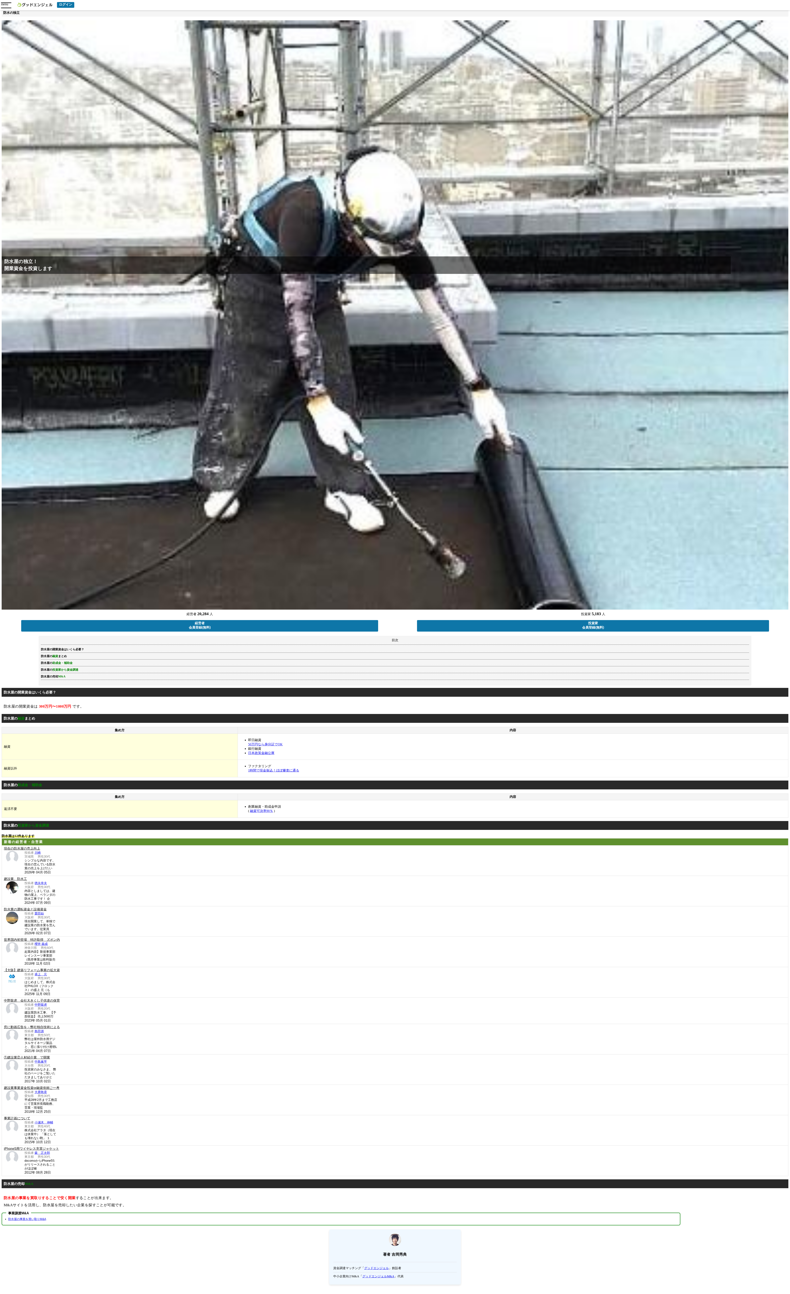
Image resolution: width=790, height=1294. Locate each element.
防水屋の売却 (53, 676)
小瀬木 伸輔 (44, 1122)
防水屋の (59, 669)
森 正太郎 (42, 1152)
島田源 (39, 1031)
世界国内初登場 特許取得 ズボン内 (32, 939)
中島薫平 (41, 1061)
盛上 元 (41, 974)
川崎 (38, 852)
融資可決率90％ (261, 811)
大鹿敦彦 (41, 1092)
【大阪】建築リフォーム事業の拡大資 (32, 970)
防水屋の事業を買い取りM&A (27, 1219)
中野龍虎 (41, 1004)
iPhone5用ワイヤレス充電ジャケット (31, 1148)
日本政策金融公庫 (261, 753)
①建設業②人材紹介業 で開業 (27, 1057)
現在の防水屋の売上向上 (22, 848)
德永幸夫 (41, 883)
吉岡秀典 (399, 1254)
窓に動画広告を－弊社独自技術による (32, 1027)
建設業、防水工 (15, 879)
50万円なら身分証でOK (265, 744)
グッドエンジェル (376, 1268)
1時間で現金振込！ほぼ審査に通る (273, 770)
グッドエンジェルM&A (378, 1276)
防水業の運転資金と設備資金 (25, 909)
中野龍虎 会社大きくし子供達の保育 (32, 1000)
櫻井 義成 (41, 944)
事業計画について (17, 1118)
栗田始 (39, 913)
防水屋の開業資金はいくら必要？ (62, 649)
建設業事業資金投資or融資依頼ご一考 (31, 1088)
